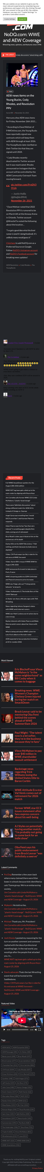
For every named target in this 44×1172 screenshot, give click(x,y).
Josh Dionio (9, 938)
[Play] (4, 1029)
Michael (7, 921)
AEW (6, 1047)
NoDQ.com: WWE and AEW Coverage (22, 37)
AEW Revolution (12, 265)
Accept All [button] (22, 19)
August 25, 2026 (30, 899)
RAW (22, 1101)
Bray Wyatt (24, 1056)
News (10, 91)
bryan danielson (26, 1061)
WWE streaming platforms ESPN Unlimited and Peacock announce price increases (21, 578)
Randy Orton (9, 1101)
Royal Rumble (26, 1110)
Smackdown (8, 1118)
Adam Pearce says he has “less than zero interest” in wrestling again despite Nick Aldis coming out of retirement (20, 529)
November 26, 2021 (21, 200)
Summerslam (9, 1123)
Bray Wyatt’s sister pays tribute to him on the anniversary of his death (22, 537)
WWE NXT (8, 1141)
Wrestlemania (9, 1136)
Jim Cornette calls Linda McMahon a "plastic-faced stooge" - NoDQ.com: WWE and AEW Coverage (23, 896)
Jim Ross (22, 1083)
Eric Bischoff (27, 1074)
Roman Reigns (9, 1110)
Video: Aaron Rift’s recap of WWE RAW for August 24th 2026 (21, 563)
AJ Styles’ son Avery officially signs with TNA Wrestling (22, 600)
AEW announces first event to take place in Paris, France (21, 570)
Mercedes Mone (10, 1096)
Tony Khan (26, 1127)
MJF (24, 1096)
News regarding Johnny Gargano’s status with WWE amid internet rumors (20, 607)
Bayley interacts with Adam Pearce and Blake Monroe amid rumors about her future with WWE (22, 624)
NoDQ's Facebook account (22, 253)
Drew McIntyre (9, 1074)
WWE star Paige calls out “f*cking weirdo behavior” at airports (20, 585)
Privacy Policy (37, 1168)
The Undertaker (10, 1127)
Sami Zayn (8, 1114)
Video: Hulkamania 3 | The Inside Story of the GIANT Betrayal (22, 592)
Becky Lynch (8, 1056)
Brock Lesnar (9, 1061)
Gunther (7, 1078)
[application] (22, 1020)
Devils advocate (11, 972)
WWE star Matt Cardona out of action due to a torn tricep (22, 615)
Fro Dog (7, 874)
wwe (23, 1136)
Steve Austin (24, 1118)
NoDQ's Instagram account (25, 250)
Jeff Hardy (8, 1083)
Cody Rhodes (25, 265)
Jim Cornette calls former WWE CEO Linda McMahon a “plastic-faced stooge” (21, 499)
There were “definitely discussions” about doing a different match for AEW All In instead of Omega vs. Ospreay (20, 508)
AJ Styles (25, 1052)
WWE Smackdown (11, 1145)
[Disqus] (22, 368)
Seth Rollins (23, 1114)
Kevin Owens (9, 1092)
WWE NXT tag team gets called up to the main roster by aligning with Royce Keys (20, 491)
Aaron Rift (9, 113)
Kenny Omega (24, 1087)
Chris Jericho (27, 1065)
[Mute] (36, 1029)
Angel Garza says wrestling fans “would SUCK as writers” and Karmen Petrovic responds (20, 518)
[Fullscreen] (39, 1029)
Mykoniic (8, 905)
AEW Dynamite (20, 1047)
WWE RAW (23, 1141)
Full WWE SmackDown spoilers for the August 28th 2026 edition (20, 484)
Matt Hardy (25, 1092)
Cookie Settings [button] (9, 19)
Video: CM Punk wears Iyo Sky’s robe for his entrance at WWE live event (22, 555)
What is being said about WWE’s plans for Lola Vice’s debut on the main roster (21, 633)
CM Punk (8, 1070)
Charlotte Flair (9, 1065)
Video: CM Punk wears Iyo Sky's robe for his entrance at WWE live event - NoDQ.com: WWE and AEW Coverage (22, 986)
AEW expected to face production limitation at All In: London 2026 (22, 640)
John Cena (8, 1087)
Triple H (7, 1132)
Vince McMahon (23, 1132)
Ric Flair (23, 1105)
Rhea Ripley (8, 1105)
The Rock (24, 1123)
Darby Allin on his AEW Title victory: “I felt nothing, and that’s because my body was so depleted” (21, 547)
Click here (10, 243)
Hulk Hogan (21, 1078)
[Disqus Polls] (22, 306)
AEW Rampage (9, 1052)
